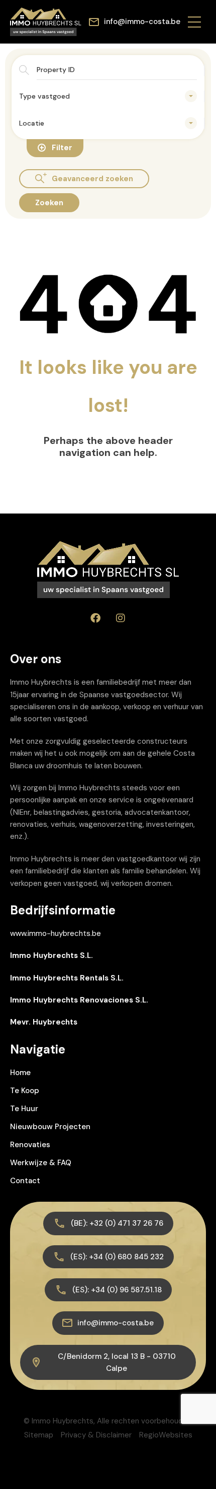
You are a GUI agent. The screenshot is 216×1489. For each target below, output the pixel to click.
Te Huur (24, 1109)
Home (20, 1073)
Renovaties (30, 1145)
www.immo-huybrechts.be (55, 933)
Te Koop (24, 1091)
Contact (25, 1181)
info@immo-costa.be (142, 22)
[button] (194, 22)
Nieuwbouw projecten (50, 1127)
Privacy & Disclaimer (96, 1435)
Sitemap (38, 1435)
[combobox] (108, 96)
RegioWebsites (165, 1435)
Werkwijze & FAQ (40, 1163)
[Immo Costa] (45, 21)
